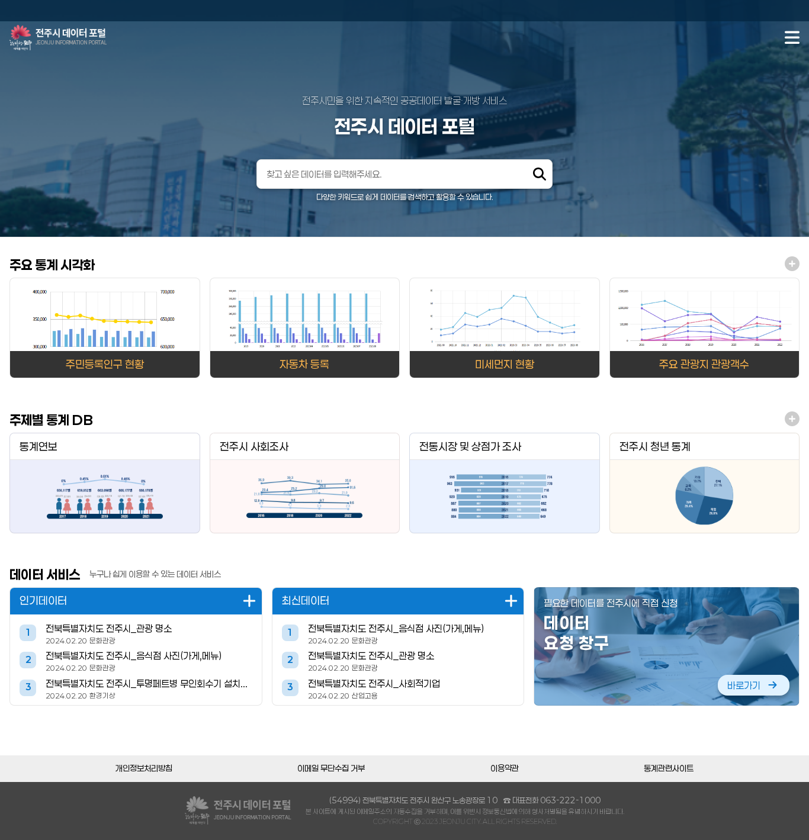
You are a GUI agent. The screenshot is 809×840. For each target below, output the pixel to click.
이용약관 (504, 768)
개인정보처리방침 (143, 768)
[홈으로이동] (58, 37)
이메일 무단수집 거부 (331, 768)
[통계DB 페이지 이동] (792, 419)
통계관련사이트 (669, 768)
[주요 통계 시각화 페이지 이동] (792, 264)
